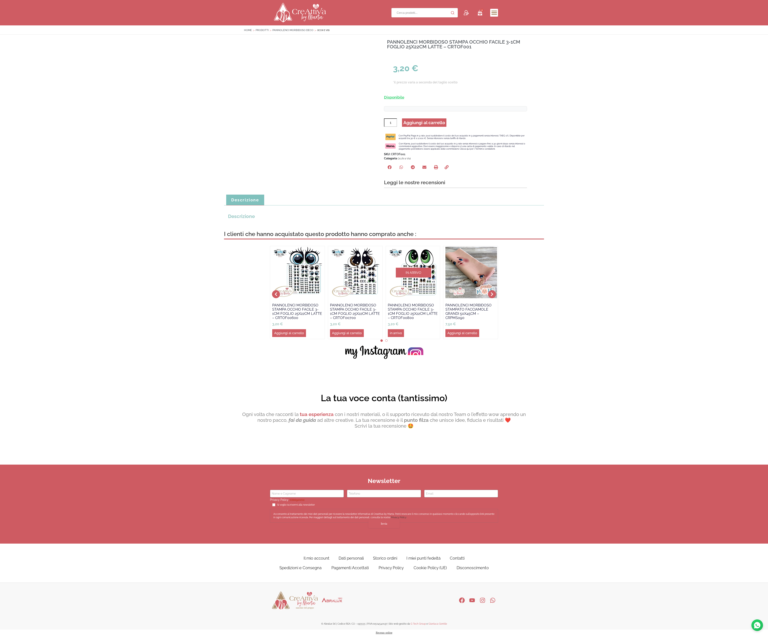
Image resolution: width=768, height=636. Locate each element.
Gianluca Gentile (437, 623)
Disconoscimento (473, 567)
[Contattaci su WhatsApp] (757, 625)
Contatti (457, 558)
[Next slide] (492, 294)
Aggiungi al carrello (424, 122)
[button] (494, 13)
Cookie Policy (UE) (430, 567)
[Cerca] (453, 13)
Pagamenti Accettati (350, 567)
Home (248, 30)
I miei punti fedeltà (423, 558)
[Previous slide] (276, 294)
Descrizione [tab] (245, 200)
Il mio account (316, 558)
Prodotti (262, 30)
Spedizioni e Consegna (300, 567)
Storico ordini (385, 558)
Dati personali (351, 558)
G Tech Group (418, 623)
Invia (384, 523)
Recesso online (384, 632)
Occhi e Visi (404, 158)
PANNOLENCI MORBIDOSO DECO (292, 30)
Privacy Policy (398, 517)
